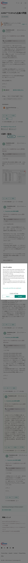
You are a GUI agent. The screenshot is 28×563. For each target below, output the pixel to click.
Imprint (19, 288)
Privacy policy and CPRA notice (9, 288)
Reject (8, 296)
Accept (20, 296)
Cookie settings (14, 293)
